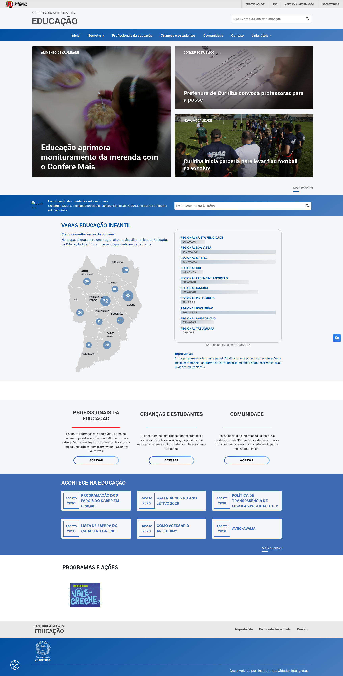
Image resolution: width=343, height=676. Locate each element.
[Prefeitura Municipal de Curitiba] (43, 651)
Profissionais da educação (132, 35)
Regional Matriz (194, 257)
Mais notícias (303, 188)
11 (99, 321)
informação (299, 4)
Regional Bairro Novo (198, 318)
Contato (237, 35)
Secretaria (96, 35)
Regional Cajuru (194, 288)
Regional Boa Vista (196, 247)
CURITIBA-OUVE (255, 4)
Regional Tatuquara (197, 328)
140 (125, 270)
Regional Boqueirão (197, 308)
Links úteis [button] (260, 35)
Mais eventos (272, 548)
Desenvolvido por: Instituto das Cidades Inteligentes (269, 671)
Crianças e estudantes (178, 35)
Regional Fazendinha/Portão (204, 278)
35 (107, 344)
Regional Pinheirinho (198, 298)
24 (80, 312)
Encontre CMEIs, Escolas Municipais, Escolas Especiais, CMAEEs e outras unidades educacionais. (107, 205)
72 (105, 301)
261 (120, 320)
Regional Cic (191, 268)
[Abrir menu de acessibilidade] (15, 665)
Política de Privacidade (275, 629)
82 (127, 295)
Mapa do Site (244, 629)
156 (275, 4)
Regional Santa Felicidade (202, 237)
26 (87, 281)
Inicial (75, 35)
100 (115, 289)
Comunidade (213, 35)
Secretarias (330, 4)
